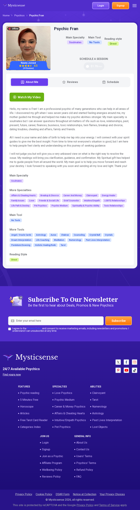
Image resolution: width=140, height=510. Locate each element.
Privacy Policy (34, 328)
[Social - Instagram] (134, 362)
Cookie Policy (44, 494)
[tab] (29, 82)
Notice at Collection (84, 494)
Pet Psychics (62, 427)
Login (45, 442)
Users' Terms (84, 456)
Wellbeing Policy (52, 469)
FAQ (78, 476)
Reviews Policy (51, 476)
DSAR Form (62, 494)
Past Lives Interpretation (107, 420)
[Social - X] (118, 362)
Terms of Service (109, 505)
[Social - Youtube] (126, 370)
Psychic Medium (64, 399)
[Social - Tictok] (134, 370)
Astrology (98, 413)
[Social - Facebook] (126, 362)
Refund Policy (84, 469)
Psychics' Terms (86, 463)
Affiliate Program (52, 463)
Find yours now (12, 374)
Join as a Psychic (52, 456)
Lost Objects (100, 427)
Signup (46, 449)
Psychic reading (29, 393)
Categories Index (30, 427)
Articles (24, 413)
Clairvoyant (98, 393)
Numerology (99, 406)
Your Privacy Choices (112, 494)
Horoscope (26, 406)
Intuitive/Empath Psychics (70, 420)
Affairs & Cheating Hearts (69, 413)
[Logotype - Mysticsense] (14, 5)
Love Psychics (63, 393)
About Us (81, 442)
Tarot (95, 399)
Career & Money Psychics (69, 406)
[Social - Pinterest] (118, 370)
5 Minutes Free (29, 399)
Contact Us (82, 449)
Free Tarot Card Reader (34, 420)
